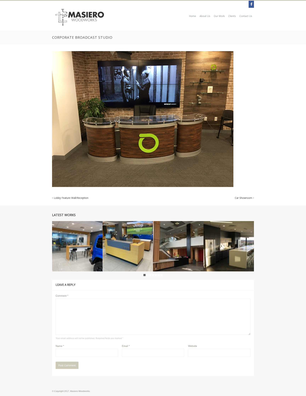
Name (60, 346)
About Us (205, 16)
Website (192, 346)
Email (126, 346)
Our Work (219, 16)
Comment (62, 295)
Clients (232, 16)
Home (192, 16)
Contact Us (245, 16)
